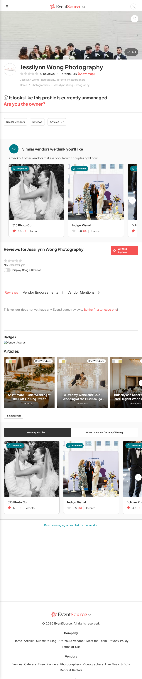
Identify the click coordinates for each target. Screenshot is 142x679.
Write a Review (122, 250)
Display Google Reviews (26, 270)
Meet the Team (96, 641)
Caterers (30, 664)
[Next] (137, 35)
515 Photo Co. (22, 225)
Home (23, 85)
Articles (57, 121)
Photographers (41, 85)
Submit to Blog (46, 641)
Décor (64, 670)
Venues (17, 664)
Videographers (93, 664)
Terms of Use (71, 647)
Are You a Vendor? (71, 641)
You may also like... (37, 432)
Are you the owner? (24, 104)
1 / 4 (134, 52)
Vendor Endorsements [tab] (43, 292)
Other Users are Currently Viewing (104, 432)
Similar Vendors (15, 121)
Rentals (77, 670)
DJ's (127, 664)
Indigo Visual (81, 225)
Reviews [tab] (11, 292)
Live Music (112, 664)
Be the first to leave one (100, 309)
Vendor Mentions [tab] (83, 292)
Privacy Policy (119, 641)
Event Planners (48, 664)
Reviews (37, 121)
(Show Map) (86, 74)
